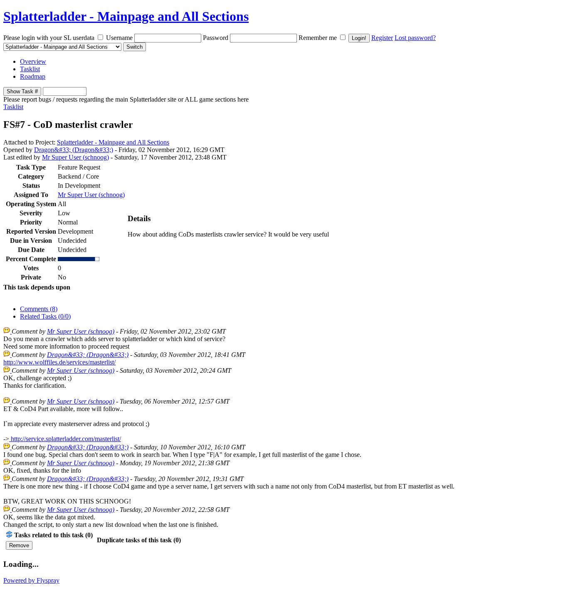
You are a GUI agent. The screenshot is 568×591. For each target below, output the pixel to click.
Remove (19, 545)
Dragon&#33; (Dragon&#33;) (73, 149)
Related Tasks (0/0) (45, 316)
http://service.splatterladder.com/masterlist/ (65, 438)
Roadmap (32, 76)
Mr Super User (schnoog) (75, 157)
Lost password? (415, 37)
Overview (33, 61)
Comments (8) (38, 308)
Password (215, 37)
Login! (359, 38)
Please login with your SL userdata (48, 37)
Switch (134, 47)
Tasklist (30, 68)
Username (119, 37)
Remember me (318, 37)
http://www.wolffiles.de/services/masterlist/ (59, 362)
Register (382, 37)
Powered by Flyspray (31, 580)
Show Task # (22, 91)
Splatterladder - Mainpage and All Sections (126, 16)
